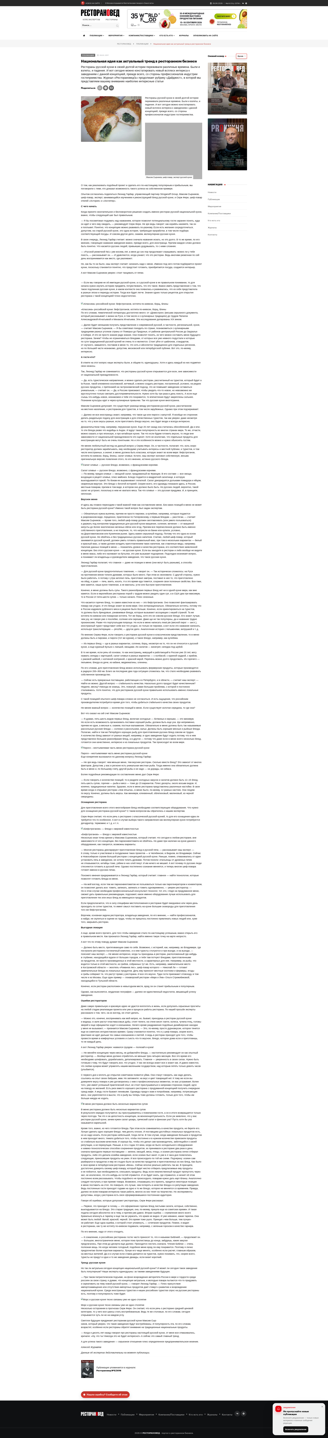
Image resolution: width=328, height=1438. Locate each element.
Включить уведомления (295, 1429)
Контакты (212, 234)
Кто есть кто (166, 36)
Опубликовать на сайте (205, 36)
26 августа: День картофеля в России (120, 3)
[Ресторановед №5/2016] (87, 1369)
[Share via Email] (111, 87)
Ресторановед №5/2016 (108, 1371)
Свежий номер (216, 56)
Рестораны (112, 19)
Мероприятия (115, 36)
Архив (241, 56)
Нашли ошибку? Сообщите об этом (107, 1394)
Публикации (96, 36)
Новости (212, 192)
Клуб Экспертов (91, 19)
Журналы (184, 36)
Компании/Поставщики (141, 36)
